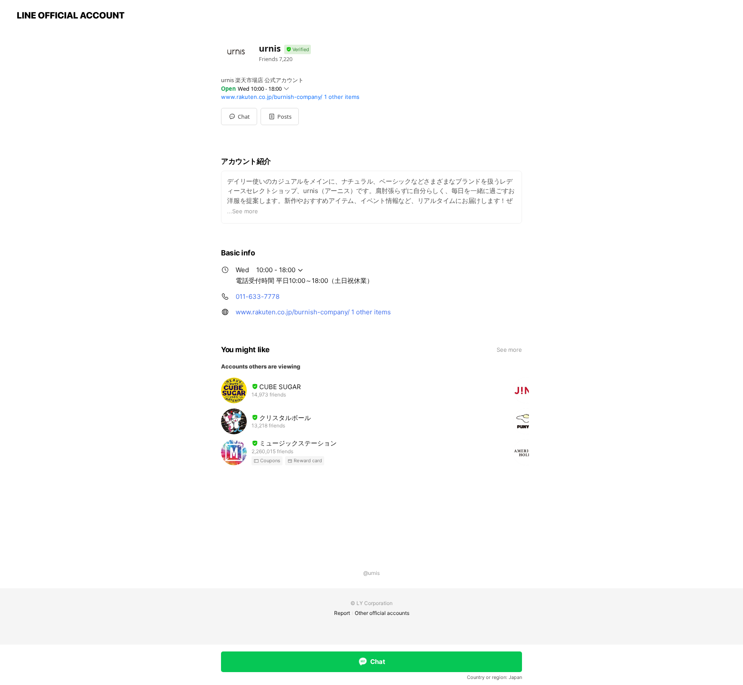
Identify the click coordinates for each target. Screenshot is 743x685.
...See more (242, 211)
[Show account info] (297, 50)
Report (342, 613)
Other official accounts (382, 613)
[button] (280, 116)
